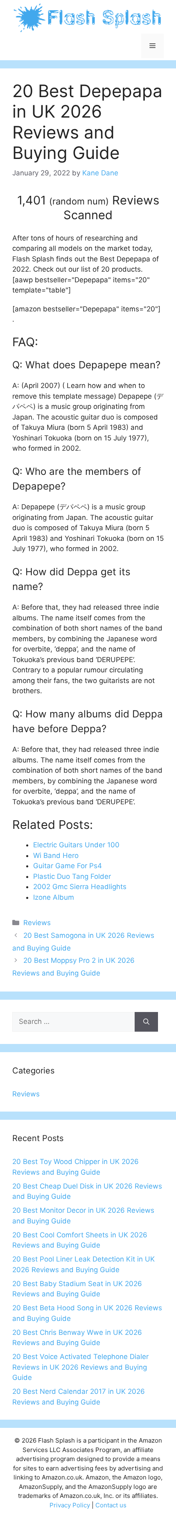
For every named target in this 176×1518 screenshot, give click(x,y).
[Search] (146, 1022)
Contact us (110, 1505)
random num (79, 201)
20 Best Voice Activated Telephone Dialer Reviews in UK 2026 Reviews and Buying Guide (80, 1367)
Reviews (37, 923)
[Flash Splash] (88, 17)
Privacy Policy (70, 1505)
